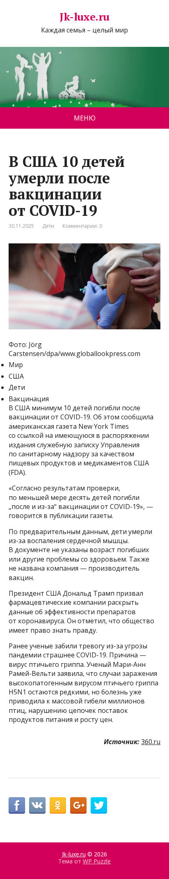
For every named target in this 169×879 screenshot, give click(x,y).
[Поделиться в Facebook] (17, 805)
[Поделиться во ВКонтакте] (37, 805)
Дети (48, 225)
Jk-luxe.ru (84, 16)
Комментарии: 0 (82, 225)
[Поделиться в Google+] (78, 805)
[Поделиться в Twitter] (99, 805)
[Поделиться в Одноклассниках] (58, 805)
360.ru (150, 741)
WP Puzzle (97, 861)
